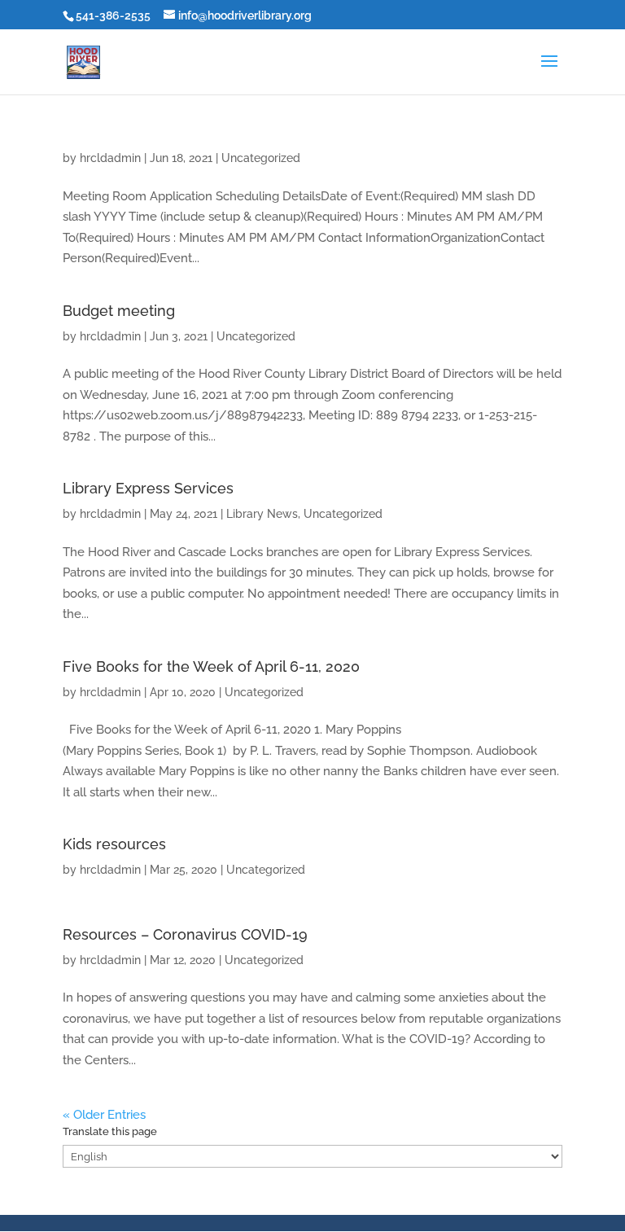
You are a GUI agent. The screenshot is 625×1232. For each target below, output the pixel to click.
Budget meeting (119, 310)
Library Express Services (148, 488)
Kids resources (114, 844)
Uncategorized (260, 157)
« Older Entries (104, 1114)
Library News (262, 513)
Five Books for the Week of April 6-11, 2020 (211, 666)
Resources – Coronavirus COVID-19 (185, 934)
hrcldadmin (110, 157)
